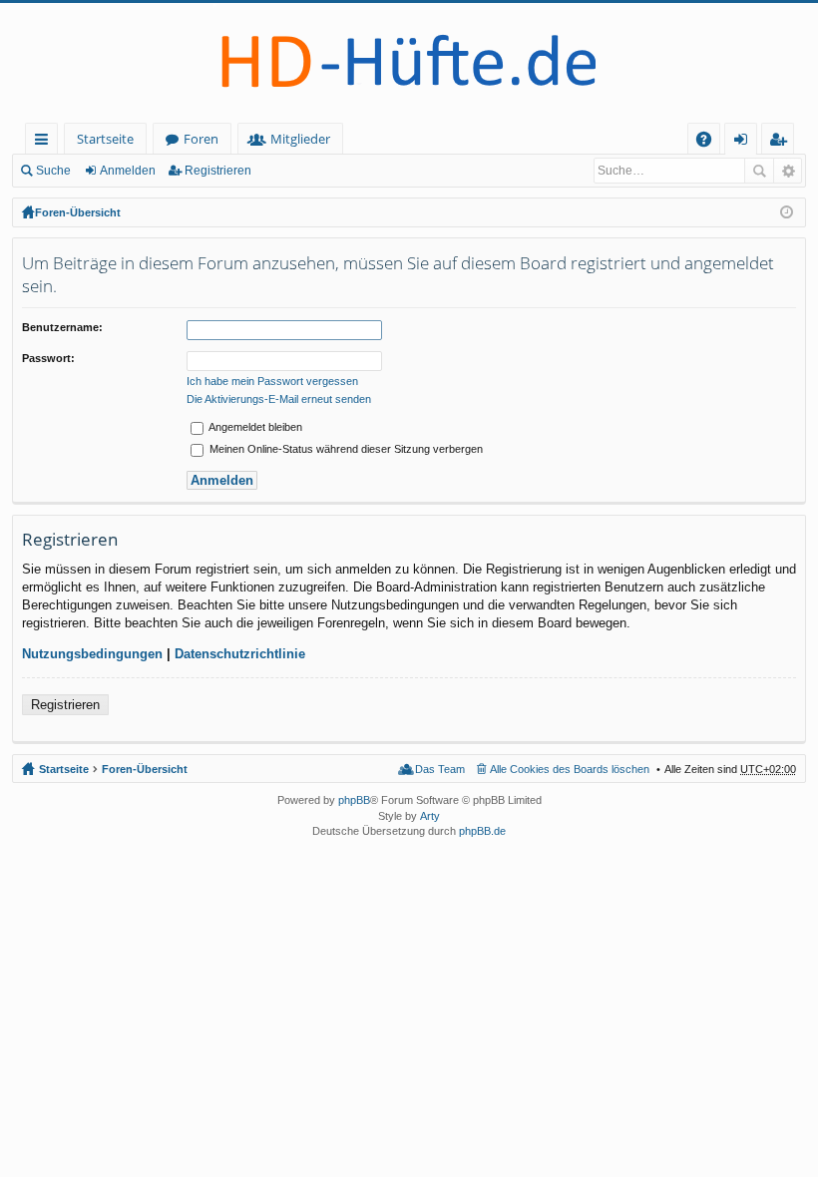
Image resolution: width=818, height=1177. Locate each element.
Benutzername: (62, 327)
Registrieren (218, 171)
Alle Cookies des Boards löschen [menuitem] (569, 769)
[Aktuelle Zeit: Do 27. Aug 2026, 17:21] (786, 212)
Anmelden (128, 171)
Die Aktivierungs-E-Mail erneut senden (279, 399)
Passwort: (48, 358)
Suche (53, 171)
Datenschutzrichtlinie (240, 653)
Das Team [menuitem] (440, 769)
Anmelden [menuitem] (744, 142)
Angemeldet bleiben (254, 427)
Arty (430, 816)
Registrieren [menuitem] (781, 142)
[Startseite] (409, 63)
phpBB (354, 800)
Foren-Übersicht (78, 212)
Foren (201, 139)
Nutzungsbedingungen (92, 653)
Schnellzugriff (45, 142)
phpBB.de (482, 831)
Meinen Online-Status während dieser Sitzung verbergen (344, 449)
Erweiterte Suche (787, 171)
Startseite (105, 139)
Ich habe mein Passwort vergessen (272, 381)
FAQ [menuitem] (710, 142)
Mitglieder (300, 139)
